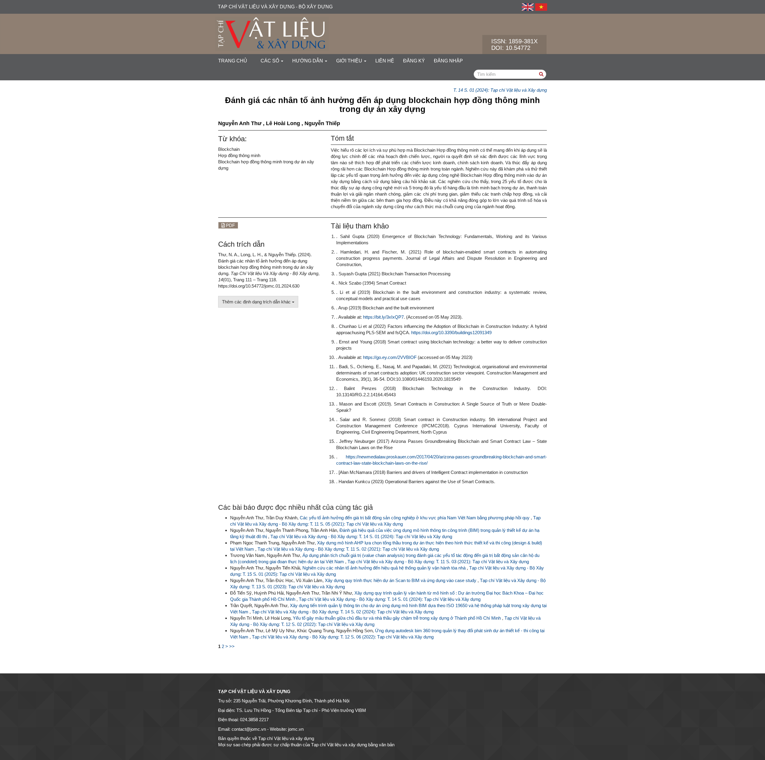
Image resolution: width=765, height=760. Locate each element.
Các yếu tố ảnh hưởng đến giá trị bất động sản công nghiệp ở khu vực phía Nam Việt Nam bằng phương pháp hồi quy (415, 517)
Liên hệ (384, 60)
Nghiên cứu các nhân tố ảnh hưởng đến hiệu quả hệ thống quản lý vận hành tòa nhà (384, 567)
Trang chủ (232, 60)
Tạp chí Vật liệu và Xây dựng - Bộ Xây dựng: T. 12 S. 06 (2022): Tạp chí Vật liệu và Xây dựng (343, 636)
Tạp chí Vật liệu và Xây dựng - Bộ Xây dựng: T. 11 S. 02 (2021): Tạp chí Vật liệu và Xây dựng (348, 549)
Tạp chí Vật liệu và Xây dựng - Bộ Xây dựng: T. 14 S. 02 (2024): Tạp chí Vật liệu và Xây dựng (343, 611)
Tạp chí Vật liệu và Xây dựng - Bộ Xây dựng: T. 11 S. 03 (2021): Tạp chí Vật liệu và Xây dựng (438, 561)
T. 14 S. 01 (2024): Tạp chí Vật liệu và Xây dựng (500, 90)
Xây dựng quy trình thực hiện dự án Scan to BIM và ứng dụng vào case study (401, 580)
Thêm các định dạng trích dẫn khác (257, 301)
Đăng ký (414, 60)
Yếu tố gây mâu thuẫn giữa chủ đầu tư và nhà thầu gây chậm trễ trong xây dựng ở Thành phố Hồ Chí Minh (397, 618)
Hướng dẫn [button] (308, 60)
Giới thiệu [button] (349, 60)
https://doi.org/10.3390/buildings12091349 (451, 332)
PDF (230, 225)
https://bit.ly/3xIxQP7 (383, 317)
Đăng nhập (448, 60)
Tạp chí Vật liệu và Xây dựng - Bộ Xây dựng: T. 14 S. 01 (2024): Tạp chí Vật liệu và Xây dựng (361, 536)
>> (232, 646)
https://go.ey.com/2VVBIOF (390, 357)
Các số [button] (270, 60)
